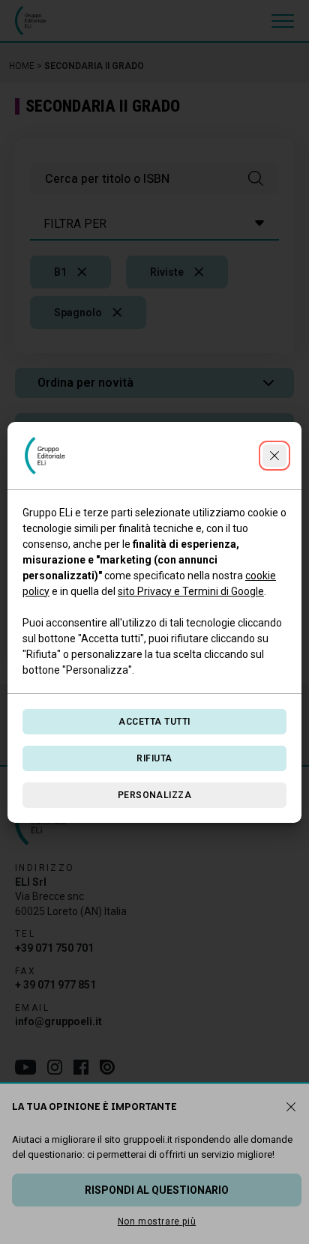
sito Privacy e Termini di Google (191, 591)
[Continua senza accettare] (274, 455)
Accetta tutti (154, 721)
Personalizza (155, 795)
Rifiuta (154, 758)
